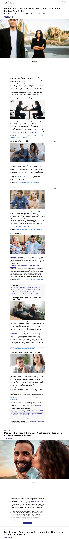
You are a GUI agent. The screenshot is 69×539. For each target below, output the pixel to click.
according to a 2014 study (21, 176)
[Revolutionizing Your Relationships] (9, 2)
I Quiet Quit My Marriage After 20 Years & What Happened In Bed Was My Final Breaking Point (27, 411)
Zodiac (19, 1)
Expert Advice (55, 1)
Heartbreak (10, 6)
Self (26, 1)
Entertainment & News (35, 1)
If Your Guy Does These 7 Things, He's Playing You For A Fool (26, 289)
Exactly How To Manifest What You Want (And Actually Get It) (26, 287)
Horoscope (23, 1)
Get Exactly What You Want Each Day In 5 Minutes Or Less (25, 293)
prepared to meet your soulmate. (20, 226)
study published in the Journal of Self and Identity (25, 132)
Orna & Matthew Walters (9, 16)
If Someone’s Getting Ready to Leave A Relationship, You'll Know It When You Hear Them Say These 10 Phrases (27, 414)
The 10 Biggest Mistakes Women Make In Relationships (28, 229)
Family (29, 1)
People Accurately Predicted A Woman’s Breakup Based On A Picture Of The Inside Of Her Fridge (26, 417)
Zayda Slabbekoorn (8, 438)
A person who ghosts (15, 257)
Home (5, 6)
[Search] (62, 2)
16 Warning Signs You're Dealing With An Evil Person (24, 291)
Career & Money (50, 1)
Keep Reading (28, 522)
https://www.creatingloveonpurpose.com (35, 421)
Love (16, 1)
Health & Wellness (43, 1)
